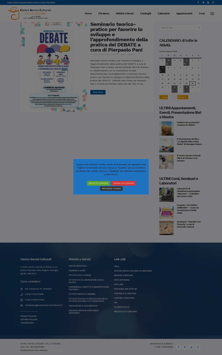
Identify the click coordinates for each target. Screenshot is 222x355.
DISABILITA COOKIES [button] (123, 183)
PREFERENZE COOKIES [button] (111, 189)
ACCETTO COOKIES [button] (98, 183)
